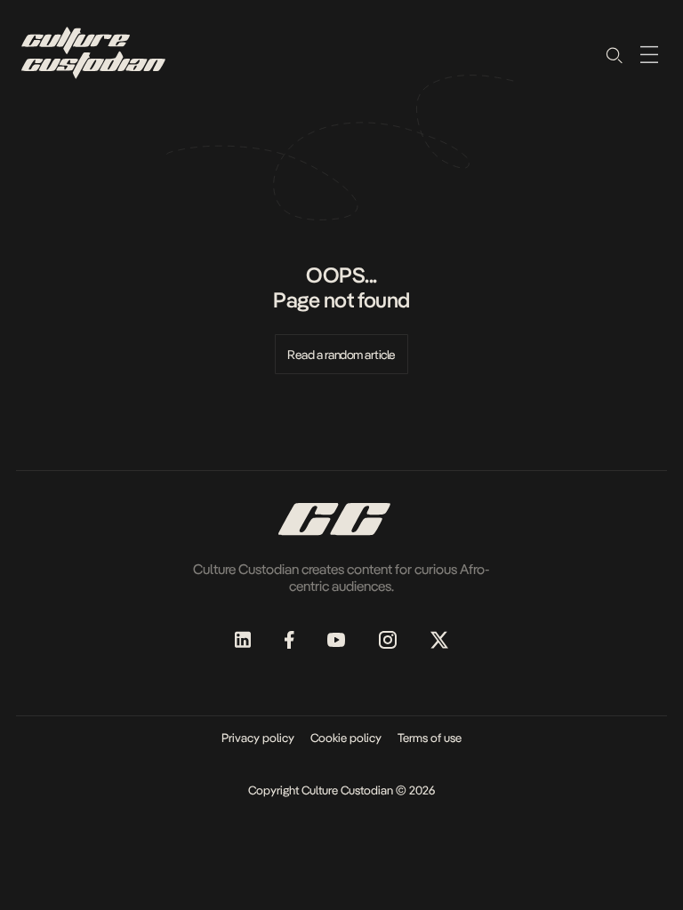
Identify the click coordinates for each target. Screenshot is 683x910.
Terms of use (430, 737)
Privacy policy (257, 737)
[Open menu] (649, 54)
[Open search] (613, 54)
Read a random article (341, 354)
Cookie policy (346, 737)
